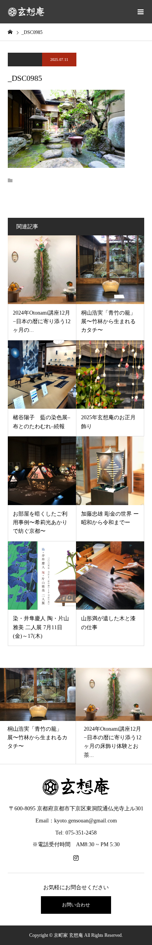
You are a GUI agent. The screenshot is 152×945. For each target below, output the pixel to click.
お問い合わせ (76, 905)
